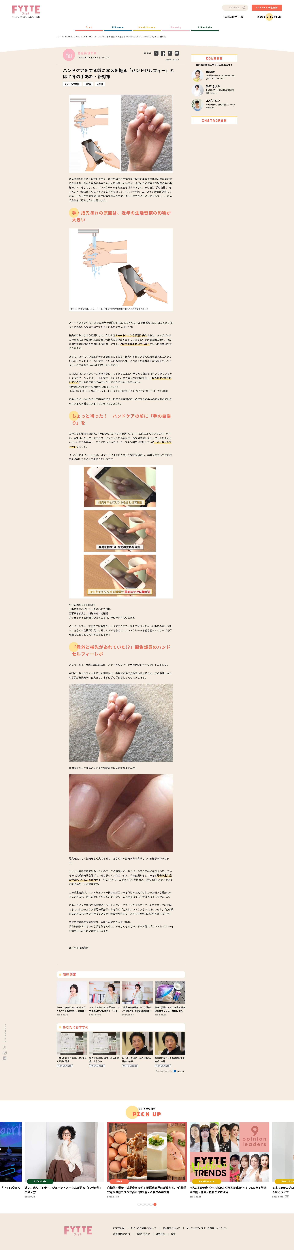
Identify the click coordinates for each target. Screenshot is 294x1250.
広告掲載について (121, 1233)
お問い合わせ (143, 1233)
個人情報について (171, 1228)
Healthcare (147, 27)
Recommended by (164, 1071)
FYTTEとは (118, 1228)
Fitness (118, 27)
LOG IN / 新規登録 (267, 7)
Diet (89, 27)
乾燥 (89, 84)
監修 (173, 1233)
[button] (139, 1204)
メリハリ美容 (72, 84)
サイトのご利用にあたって (143, 1228)
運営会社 (160, 1233)
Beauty (176, 27)
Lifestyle (205, 27)
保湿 (101, 84)
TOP (58, 36)
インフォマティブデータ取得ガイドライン (206, 1228)
